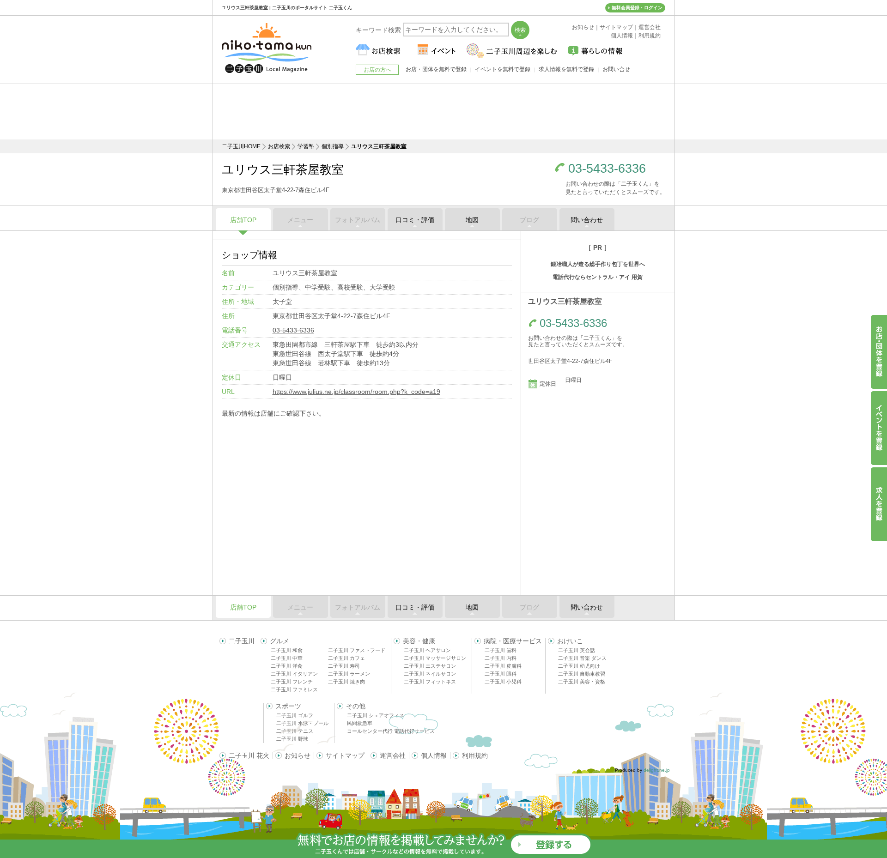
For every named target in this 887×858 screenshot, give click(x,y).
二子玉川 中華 (287, 658)
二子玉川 (242, 641)
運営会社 (393, 755)
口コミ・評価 (414, 220)
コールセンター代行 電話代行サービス (391, 731)
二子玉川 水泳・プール (302, 723)
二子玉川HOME (241, 146)
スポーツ (288, 706)
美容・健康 (419, 641)
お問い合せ (616, 69)
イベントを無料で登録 (502, 69)
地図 (472, 220)
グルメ (279, 641)
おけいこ (570, 641)
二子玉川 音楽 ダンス (582, 658)
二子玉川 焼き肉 (346, 681)
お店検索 (279, 146)
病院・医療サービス (513, 641)
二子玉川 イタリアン (294, 674)
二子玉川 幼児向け (579, 666)
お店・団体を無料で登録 (436, 69)
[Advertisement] (443, 112)
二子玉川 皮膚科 (503, 666)
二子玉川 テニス (294, 731)
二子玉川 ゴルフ (294, 715)
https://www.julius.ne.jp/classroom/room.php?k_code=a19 (356, 391)
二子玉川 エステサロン (430, 666)
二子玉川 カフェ (346, 658)
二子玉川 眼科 (500, 674)
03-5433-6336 (607, 169)
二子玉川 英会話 (576, 650)
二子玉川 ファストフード (356, 650)
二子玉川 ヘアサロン (427, 650)
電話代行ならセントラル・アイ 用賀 (598, 277)
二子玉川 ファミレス (294, 689)
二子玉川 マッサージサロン (435, 658)
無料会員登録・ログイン (637, 7)
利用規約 (475, 755)
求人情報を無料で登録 (566, 69)
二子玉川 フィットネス (430, 681)
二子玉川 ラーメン (349, 674)
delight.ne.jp (657, 770)
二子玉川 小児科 (503, 681)
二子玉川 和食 (287, 650)
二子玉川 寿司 (344, 666)
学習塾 (306, 146)
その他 (355, 706)
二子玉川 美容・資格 (581, 681)
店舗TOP (243, 220)
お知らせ (297, 755)
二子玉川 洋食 (287, 666)
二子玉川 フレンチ (292, 681)
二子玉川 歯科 (500, 650)
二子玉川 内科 (500, 658)
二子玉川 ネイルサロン (430, 674)
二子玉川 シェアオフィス (375, 715)
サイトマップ (345, 755)
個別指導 (333, 146)
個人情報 (434, 755)
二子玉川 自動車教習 (581, 674)
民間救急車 (359, 723)
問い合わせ (587, 220)
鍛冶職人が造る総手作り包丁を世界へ (598, 264)
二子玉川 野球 (292, 739)
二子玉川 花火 (249, 755)
